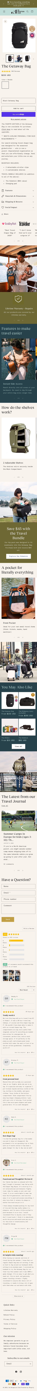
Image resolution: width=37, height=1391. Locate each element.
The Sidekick (23, 738)
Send (8, 919)
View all (18, 746)
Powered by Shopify (27, 1387)
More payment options (18, 119)
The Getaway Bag (8, 711)
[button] (4, 11)
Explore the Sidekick (18, 556)
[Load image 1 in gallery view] (10, 58)
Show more (17, 1296)
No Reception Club (15, 1387)
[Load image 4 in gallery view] (27, 58)
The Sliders (6, 738)
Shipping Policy (10, 1328)
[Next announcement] (33, 4)
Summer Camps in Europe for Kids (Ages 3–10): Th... (18, 836)
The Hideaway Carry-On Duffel (26, 712)
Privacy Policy (9, 1319)
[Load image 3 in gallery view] (18, 58)
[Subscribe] (30, 1363)
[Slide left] (3, 59)
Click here (6, 129)
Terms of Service (10, 1324)
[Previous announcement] (3, 4)
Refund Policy (9, 1315)
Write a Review (29, 928)
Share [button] (6, 214)
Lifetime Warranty (11, 1310)
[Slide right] (33, 59)
